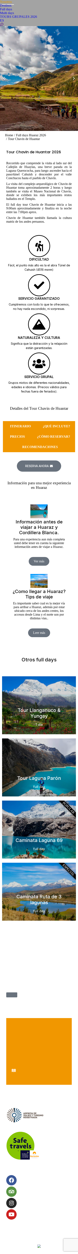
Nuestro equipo (39, 1032)
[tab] (19, 426)
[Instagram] (11, 1203)
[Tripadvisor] (11, 1191)
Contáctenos (39, 1080)
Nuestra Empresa (39, 1023)
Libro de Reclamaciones (39, 1070)
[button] (4, 78)
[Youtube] (11, 1214)
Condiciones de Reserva (39, 1042)
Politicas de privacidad (39, 1051)
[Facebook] (11, 1180)
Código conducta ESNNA (39, 1061)
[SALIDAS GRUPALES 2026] (11, 994)
